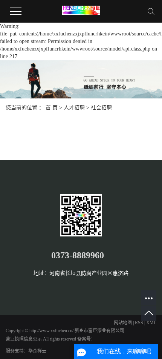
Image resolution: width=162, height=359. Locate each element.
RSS (139, 322)
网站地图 (123, 322)
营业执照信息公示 (24, 339)
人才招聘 (74, 107)
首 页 (52, 107)
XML (151, 322)
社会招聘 (101, 107)
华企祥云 (37, 351)
